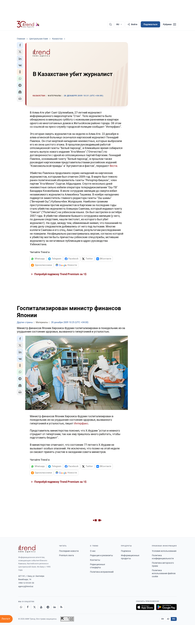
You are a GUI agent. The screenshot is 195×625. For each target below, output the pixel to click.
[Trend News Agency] (26, 548)
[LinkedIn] (54, 607)
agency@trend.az (25, 586)
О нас (93, 551)
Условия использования (164, 551)
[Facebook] (27, 607)
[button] (20, 45)
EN (162, 619)
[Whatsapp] (21, 607)
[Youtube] (41, 607)
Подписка (126, 551)
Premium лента (66, 555)
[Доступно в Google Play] (166, 607)
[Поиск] (110, 24)
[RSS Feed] (61, 607)
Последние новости (69, 551)
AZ (168, 619)
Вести (113, 165)
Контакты (95, 560)
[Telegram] (48, 607)
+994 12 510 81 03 (26, 583)
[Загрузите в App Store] (145, 607)
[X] (34, 607)
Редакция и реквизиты (101, 555)
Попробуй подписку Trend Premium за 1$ (60, 274)
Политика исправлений (101, 572)
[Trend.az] (28, 24)
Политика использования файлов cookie (164, 573)
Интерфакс (81, 423)
